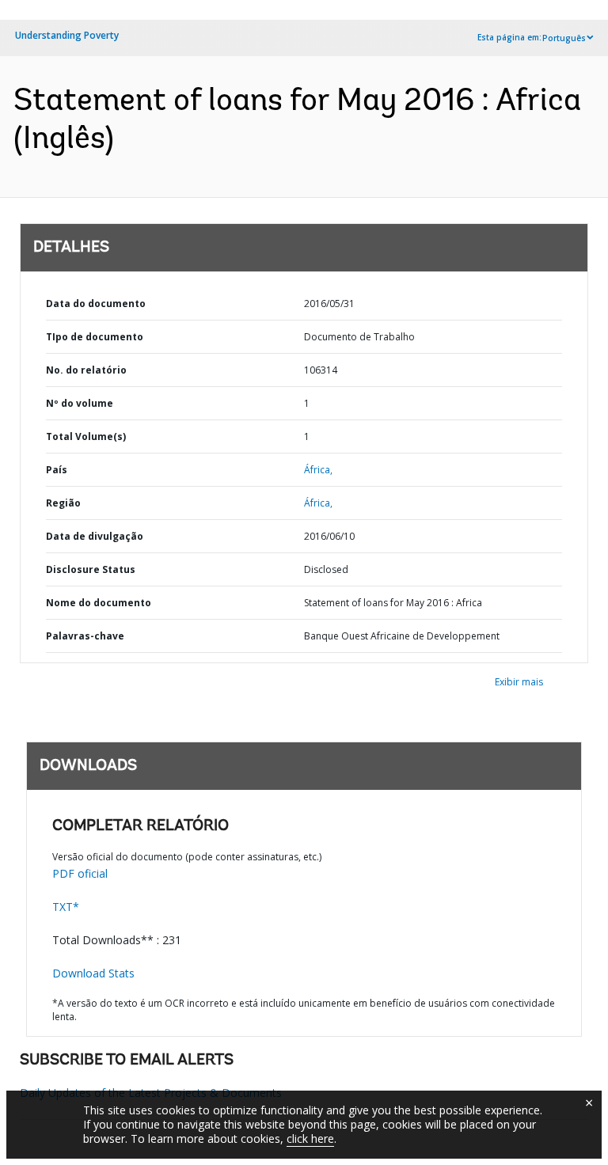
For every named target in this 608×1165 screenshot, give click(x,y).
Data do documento (96, 303)
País (56, 469)
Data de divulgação (94, 536)
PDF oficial (80, 873)
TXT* (65, 906)
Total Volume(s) (86, 436)
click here (310, 1138)
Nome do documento (98, 602)
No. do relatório (86, 370)
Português (564, 38)
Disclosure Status (90, 569)
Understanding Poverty (67, 35)
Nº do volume (79, 403)
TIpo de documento (94, 336)
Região (63, 503)
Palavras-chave (85, 636)
